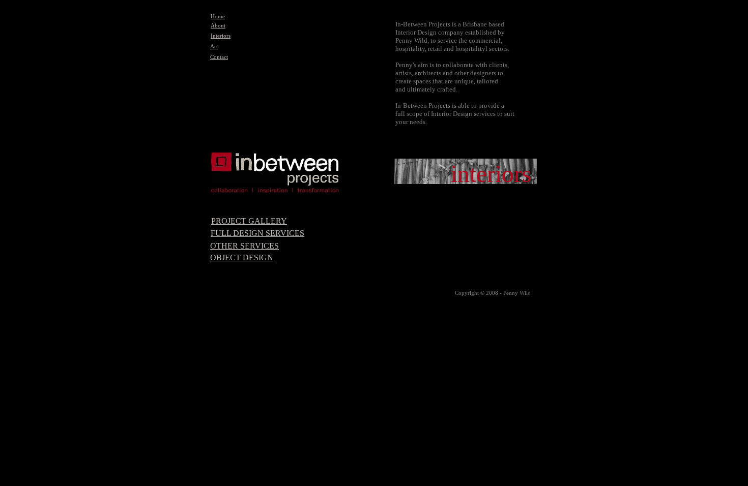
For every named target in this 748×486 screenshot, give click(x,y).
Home (218, 16)
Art (214, 46)
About (218, 25)
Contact (219, 57)
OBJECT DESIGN (241, 257)
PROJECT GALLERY (249, 221)
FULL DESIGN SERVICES (257, 233)
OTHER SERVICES (244, 245)
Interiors (221, 36)
